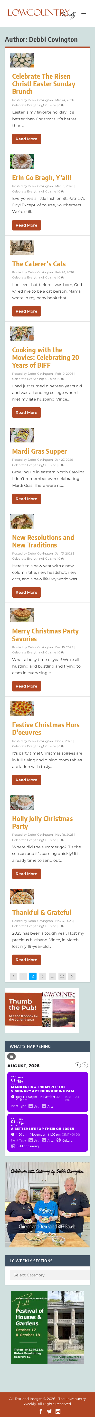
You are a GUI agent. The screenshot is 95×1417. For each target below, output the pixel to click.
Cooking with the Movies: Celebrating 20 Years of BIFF (45, 357)
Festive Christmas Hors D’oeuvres (46, 728)
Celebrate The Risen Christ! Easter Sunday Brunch (44, 83)
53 (62, 976)
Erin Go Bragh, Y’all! (41, 177)
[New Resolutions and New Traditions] (22, 521)
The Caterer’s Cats (39, 264)
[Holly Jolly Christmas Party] (22, 802)
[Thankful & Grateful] (22, 896)
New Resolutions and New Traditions (43, 541)
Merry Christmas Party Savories (45, 634)
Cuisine (50, 105)
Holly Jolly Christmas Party (42, 822)
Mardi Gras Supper (39, 451)
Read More (26, 139)
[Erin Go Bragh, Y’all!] (22, 161)
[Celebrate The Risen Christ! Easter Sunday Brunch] (22, 60)
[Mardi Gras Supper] (22, 435)
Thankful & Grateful (42, 912)
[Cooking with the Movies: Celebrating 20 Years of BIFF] (22, 333)
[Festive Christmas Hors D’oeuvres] (22, 708)
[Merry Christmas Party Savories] (22, 615)
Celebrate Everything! (28, 105)
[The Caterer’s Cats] (22, 247)
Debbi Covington (40, 100)
